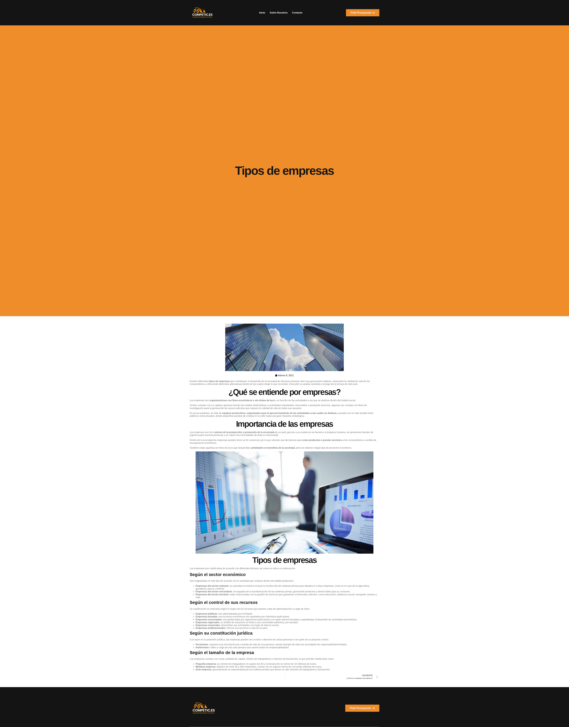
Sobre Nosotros (279, 12)
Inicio (262, 12)
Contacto (297, 12)
